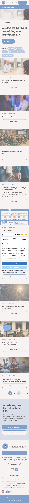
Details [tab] (24, 239)
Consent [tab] (5, 239)
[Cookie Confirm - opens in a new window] (21, 234)
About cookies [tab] (14, 239)
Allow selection (14, 267)
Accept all (14, 263)
